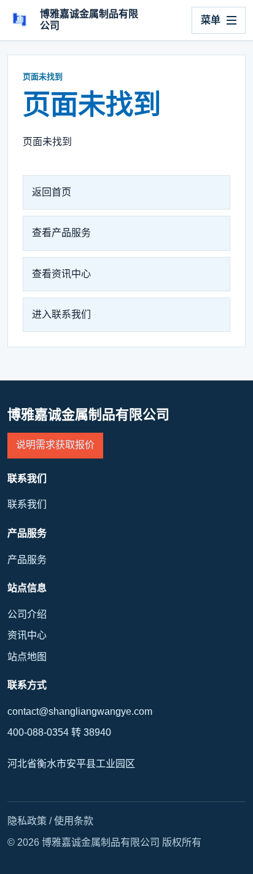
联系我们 (27, 504)
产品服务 (27, 559)
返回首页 (51, 192)
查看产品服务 (61, 232)
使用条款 (73, 821)
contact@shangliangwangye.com (79, 711)
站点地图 (27, 657)
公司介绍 (27, 614)
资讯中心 (27, 635)
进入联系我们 (61, 314)
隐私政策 (27, 821)
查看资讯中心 (61, 274)
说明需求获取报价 (55, 444)
